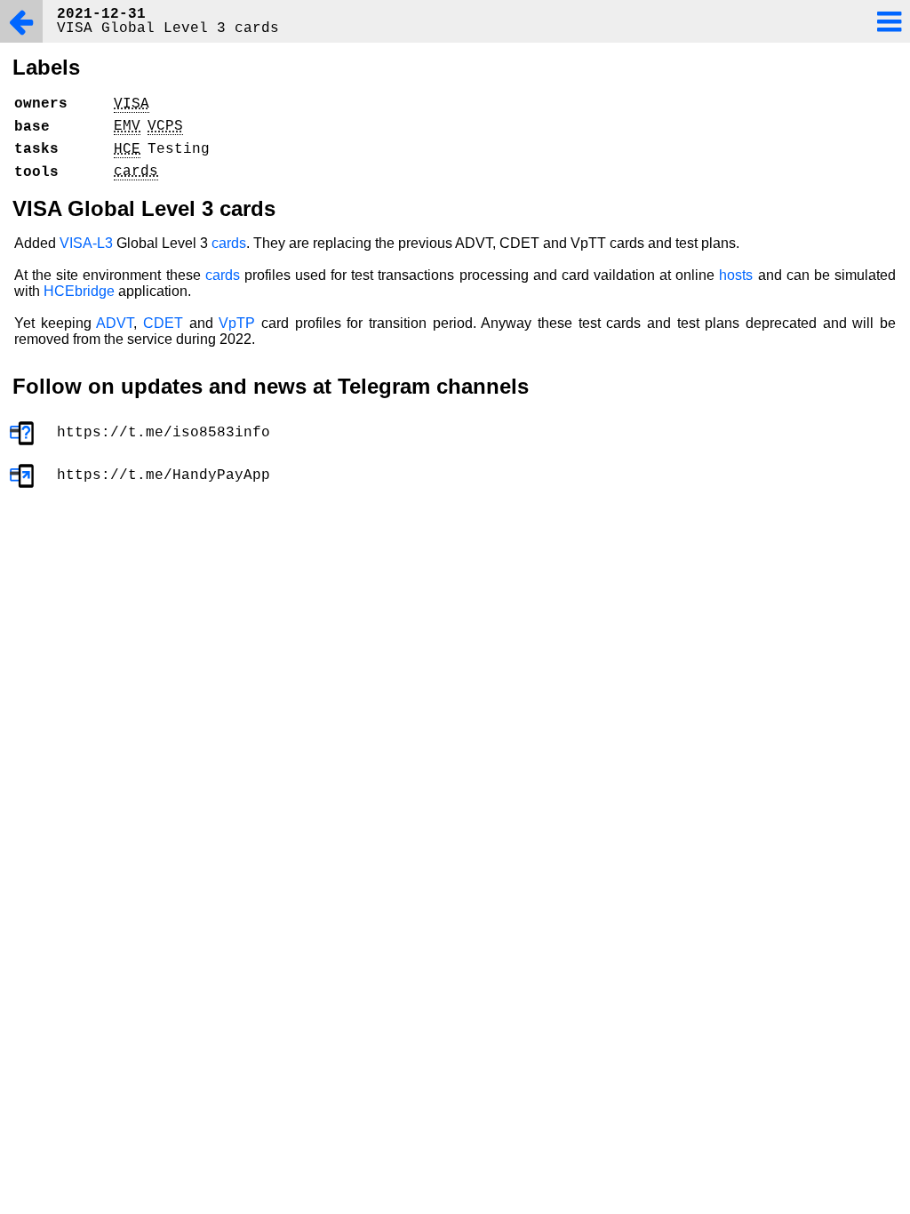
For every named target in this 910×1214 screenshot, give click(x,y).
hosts (736, 275)
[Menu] (888, 21)
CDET (163, 323)
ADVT (114, 323)
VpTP (237, 323)
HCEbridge (79, 291)
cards (229, 243)
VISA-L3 (86, 243)
